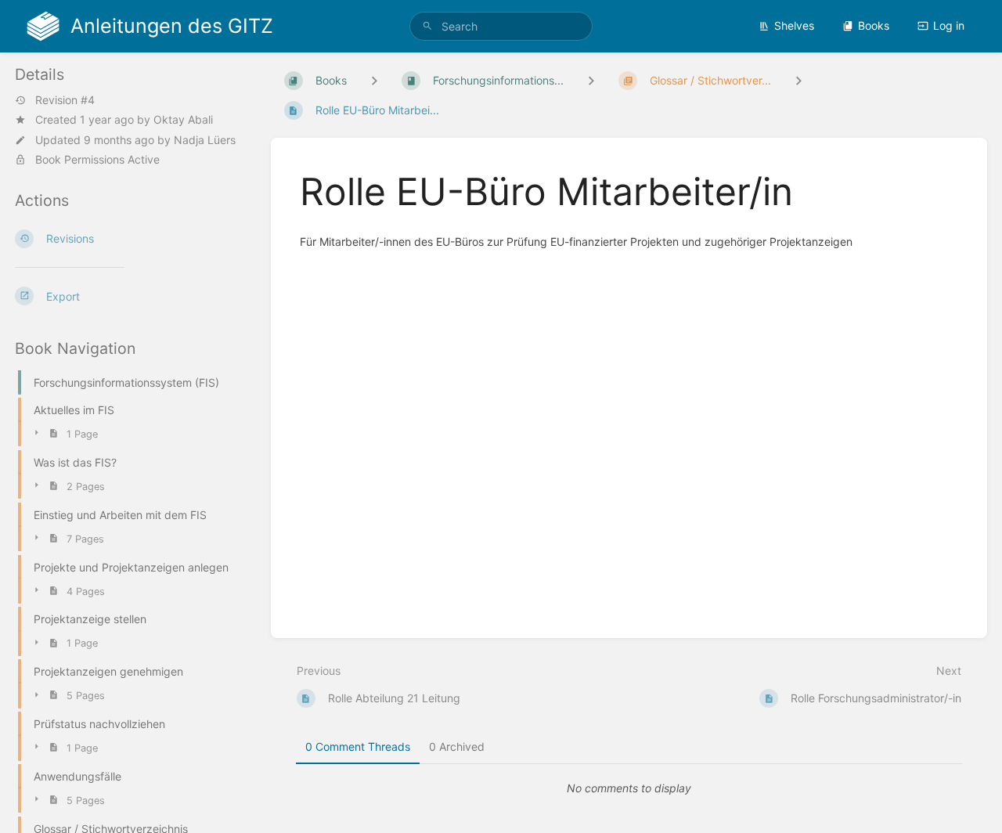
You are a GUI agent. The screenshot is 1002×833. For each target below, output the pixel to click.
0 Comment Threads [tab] (357, 746)
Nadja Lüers (205, 139)
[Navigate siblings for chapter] (591, 80)
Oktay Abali (183, 119)
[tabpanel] (629, 788)
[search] (501, 26)
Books (873, 25)
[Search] (427, 26)
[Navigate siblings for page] (798, 80)
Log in (948, 25)
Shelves (794, 25)
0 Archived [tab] (457, 746)
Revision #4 (65, 100)
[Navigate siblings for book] (374, 80)
